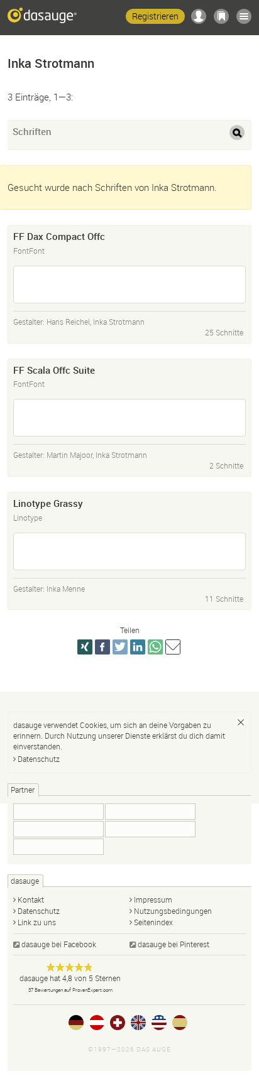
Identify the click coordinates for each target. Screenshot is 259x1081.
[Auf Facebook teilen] (102, 647)
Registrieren (155, 16)
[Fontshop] (58, 811)
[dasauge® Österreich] (96, 1022)
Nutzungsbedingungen (173, 911)
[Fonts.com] (58, 846)
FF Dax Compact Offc (59, 236)
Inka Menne (66, 589)
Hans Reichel (68, 322)
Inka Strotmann (119, 322)
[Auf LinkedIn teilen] (137, 647)
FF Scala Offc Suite (54, 370)
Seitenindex (153, 922)
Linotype (27, 518)
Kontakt (31, 899)
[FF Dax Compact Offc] (129, 284)
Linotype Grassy (48, 503)
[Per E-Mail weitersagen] (172, 647)
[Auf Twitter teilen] (120, 647)
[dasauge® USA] (159, 1022)
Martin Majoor (69, 455)
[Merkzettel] (221, 16)
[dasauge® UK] (138, 1022)
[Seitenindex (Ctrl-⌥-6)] (244, 16)
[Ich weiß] (240, 722)
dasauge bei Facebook (58, 944)
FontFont (29, 251)
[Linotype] (150, 829)
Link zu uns (37, 922)
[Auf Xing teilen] (84, 647)
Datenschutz (39, 759)
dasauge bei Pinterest (173, 944)
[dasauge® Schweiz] (117, 1022)
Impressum (153, 899)
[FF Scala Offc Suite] (129, 417)
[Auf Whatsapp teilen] (155, 647)
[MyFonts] (58, 829)
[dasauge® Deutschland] (76, 1022)
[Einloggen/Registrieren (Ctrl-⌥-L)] (198, 16)
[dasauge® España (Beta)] (179, 1022)
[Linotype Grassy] (129, 551)
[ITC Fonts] (150, 811)
